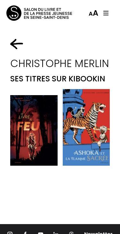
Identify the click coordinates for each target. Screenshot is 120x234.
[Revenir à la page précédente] (16, 44)
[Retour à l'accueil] (32, 13)
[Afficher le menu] (106, 13)
